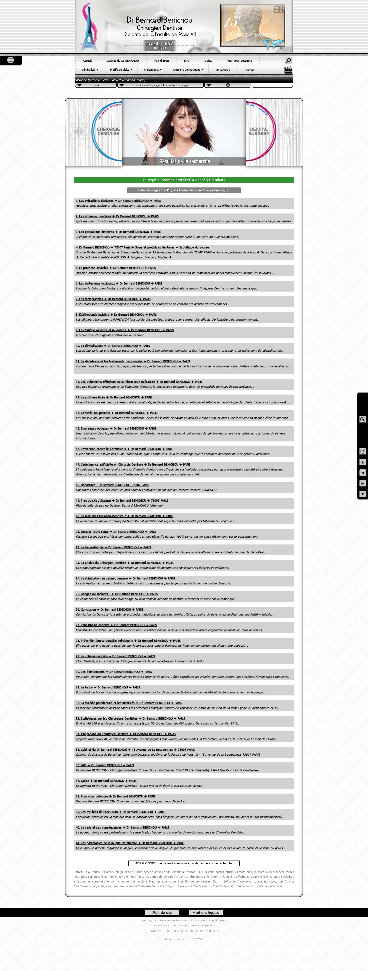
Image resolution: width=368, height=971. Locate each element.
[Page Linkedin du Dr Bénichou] (362, 430)
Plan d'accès (161, 60)
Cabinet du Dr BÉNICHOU (122, 60)
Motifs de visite (119, 69)
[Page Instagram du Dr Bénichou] (362, 451)
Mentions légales (206, 912)
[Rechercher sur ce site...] (288, 60)
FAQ (187, 60)
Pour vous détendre (239, 60)
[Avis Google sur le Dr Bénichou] (362, 419)
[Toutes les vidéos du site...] (288, 70)
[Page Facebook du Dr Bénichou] (362, 398)
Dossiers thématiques (186, 69)
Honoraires (223, 69)
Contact (249, 69)
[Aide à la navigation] (10, 60)
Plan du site (162, 912)
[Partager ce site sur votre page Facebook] (362, 408)
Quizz (208, 60)
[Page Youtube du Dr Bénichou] (362, 440)
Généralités (89, 69)
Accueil (87, 60)
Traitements (151, 69)
